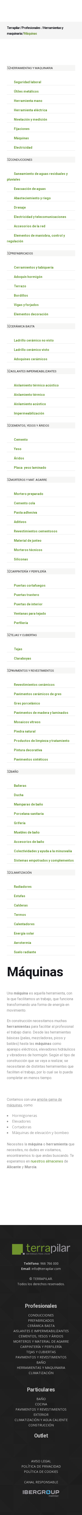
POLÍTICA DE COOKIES (41, 1471)
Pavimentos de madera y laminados (41, 713)
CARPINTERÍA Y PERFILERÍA (41, 1346)
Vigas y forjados (26, 305)
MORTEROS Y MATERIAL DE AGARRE (41, 1341)
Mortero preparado (28, 494)
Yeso (17, 449)
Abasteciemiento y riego (32, 198)
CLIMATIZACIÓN (41, 1373)
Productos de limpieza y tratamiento (41, 741)
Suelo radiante (25, 952)
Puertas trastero (26, 595)
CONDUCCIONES (41, 1315)
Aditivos (20, 522)
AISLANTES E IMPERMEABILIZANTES (41, 1331)
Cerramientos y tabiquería (34, 267)
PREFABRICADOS (41, 1320)
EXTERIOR (41, 1414)
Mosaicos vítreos (27, 722)
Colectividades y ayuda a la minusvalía (43, 851)
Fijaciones (22, 129)
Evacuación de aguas (30, 189)
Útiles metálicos (26, 91)
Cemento (21, 439)
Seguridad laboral (27, 82)
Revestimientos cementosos (35, 531)
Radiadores (23, 886)
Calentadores (24, 924)
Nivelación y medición (30, 119)
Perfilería (21, 623)
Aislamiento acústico (30, 404)
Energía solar (24, 933)
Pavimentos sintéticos (31, 759)
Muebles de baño (27, 832)
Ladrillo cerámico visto (31, 350)
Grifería (20, 823)
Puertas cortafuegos (30, 585)
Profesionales (31, 28)
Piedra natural (25, 731)
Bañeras (20, 785)
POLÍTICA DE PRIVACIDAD (41, 1466)
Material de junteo (27, 540)
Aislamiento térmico (29, 394)
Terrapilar (13, 28)
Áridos (19, 458)
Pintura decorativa (28, 750)
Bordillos (21, 295)
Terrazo (20, 286)
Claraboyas (22, 658)
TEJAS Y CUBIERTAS (41, 1352)
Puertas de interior (28, 604)
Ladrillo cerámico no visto (34, 340)
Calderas (21, 905)
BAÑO (41, 1362)
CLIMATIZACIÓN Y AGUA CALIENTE (41, 1420)
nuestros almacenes (47, 1161)
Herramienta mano (28, 101)
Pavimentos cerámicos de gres (38, 694)
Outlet (41, 1436)
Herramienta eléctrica (30, 110)
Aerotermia (22, 943)
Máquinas (21, 138)
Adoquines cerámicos (30, 359)
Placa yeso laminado (30, 467)
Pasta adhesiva (25, 512)
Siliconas (21, 559)
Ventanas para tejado (30, 613)
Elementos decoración (31, 314)
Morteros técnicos (28, 550)
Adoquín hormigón (28, 277)
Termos (20, 915)
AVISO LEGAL (41, 1461)
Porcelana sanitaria (29, 814)
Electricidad (23, 147)
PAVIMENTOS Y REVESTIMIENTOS (41, 1357)
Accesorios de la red (29, 226)
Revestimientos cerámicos (34, 684)
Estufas (19, 896)
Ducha (18, 795)
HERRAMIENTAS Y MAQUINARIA (41, 1367)
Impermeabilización (29, 413)
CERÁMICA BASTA (41, 1325)
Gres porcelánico (27, 703)
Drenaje (20, 207)
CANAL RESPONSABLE (41, 1482)
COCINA (41, 1404)
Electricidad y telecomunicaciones (40, 217)
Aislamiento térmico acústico (36, 385)
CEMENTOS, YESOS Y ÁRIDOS (41, 1336)
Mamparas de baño (28, 804)
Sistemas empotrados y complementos (44, 860)
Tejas (18, 649)
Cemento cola (24, 503)
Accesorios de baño (29, 842)
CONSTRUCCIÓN (41, 1425)
